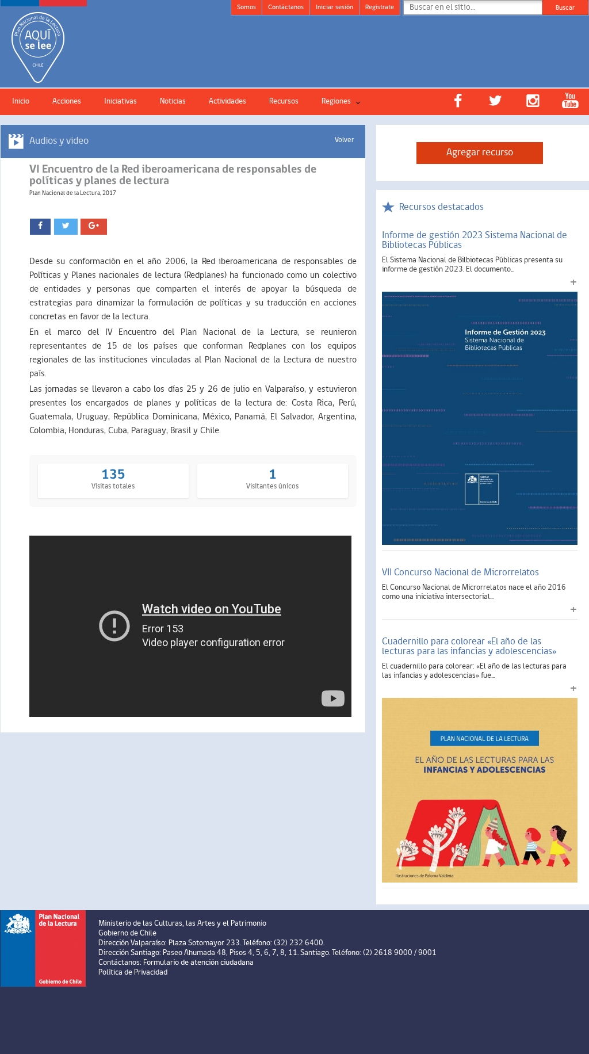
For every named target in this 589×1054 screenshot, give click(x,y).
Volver (344, 140)
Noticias (173, 101)
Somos (246, 7)
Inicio (20, 101)
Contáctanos (286, 7)
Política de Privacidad (132, 972)
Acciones (66, 101)
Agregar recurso (479, 152)
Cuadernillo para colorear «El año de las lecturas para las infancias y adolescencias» (469, 646)
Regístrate (379, 7)
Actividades (227, 101)
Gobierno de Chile (127, 933)
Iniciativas (120, 101)
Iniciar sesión (334, 7)
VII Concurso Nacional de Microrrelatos (460, 573)
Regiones (336, 101)
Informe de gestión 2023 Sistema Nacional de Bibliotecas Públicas (474, 240)
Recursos (284, 101)
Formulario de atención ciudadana (198, 962)
